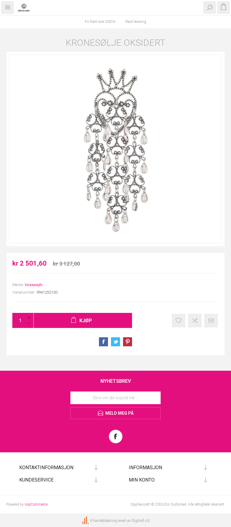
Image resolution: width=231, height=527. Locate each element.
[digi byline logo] (86, 521)
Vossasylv (33, 284)
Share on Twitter (115, 341)
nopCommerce (36, 504)
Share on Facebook (103, 341)
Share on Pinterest (127, 341)
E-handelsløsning (103, 521)
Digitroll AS (140, 521)
